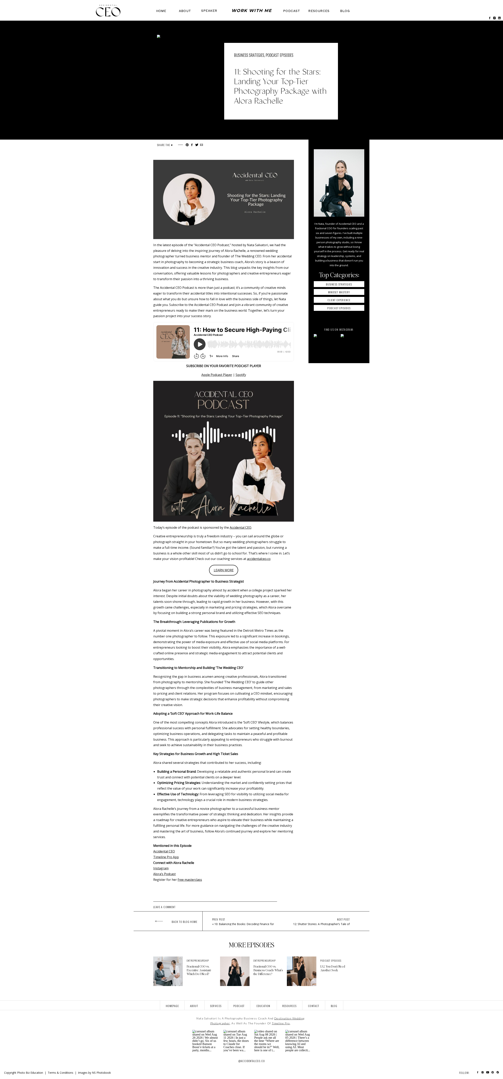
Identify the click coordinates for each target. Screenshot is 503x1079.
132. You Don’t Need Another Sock (332, 968)
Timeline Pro (281, 1023)
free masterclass (190, 879)
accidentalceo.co (259, 559)
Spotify (241, 375)
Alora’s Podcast (164, 874)
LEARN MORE (224, 570)
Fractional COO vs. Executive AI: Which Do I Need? (199, 970)
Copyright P (11, 1072)
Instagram (161, 868)
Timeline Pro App (166, 857)
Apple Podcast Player (216, 375)
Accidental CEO (240, 527)
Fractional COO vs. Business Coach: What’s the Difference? (268, 970)
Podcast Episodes (279, 55)
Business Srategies (249, 55)
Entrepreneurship (198, 960)
